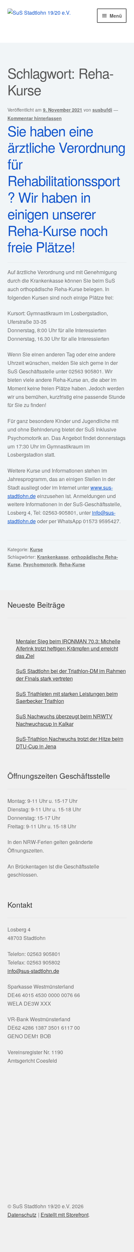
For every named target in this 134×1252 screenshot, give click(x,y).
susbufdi (102, 109)
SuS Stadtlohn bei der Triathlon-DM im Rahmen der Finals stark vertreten (71, 674)
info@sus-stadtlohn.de (33, 971)
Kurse (36, 549)
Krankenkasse (53, 557)
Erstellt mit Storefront (64, 1214)
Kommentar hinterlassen (34, 118)
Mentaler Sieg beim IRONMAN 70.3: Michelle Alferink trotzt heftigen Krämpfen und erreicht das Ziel (68, 648)
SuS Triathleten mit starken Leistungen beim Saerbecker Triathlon (67, 697)
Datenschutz (21, 1214)
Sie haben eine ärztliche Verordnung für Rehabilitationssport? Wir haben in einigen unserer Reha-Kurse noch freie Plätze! (66, 189)
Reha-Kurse (72, 564)
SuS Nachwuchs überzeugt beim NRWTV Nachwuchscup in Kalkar (64, 720)
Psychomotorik (40, 564)
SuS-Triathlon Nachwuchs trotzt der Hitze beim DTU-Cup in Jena (69, 742)
